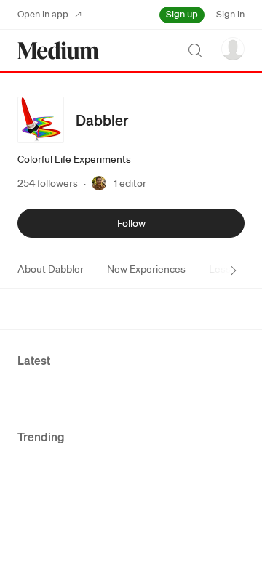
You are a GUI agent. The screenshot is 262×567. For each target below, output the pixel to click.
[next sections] (233, 270)
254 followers (47, 183)
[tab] (50, 269)
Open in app (42, 14)
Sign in (230, 14)
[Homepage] (58, 50)
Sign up (182, 14)
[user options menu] (233, 48)
